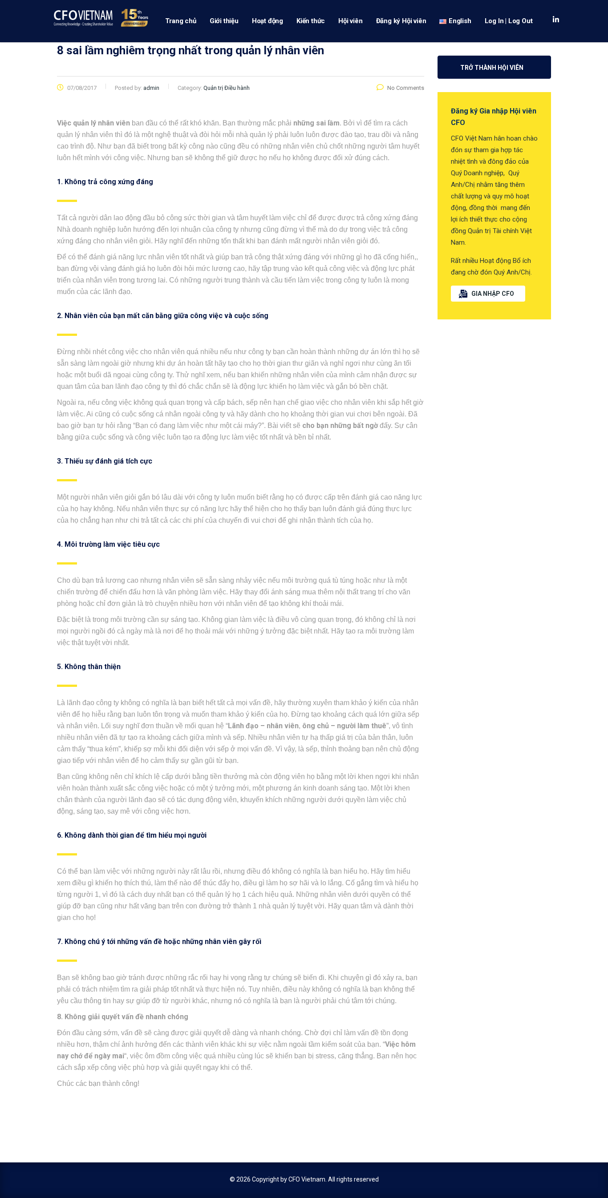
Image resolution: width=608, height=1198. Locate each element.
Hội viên (350, 21)
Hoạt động (267, 21)
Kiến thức (310, 21)
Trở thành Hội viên (491, 67)
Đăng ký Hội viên (401, 21)
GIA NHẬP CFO (492, 293)
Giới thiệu (224, 21)
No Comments (405, 88)
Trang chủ (180, 21)
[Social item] (556, 21)
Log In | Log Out (509, 21)
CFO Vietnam (306, 1179)
